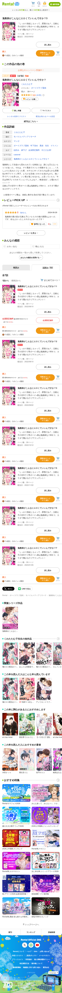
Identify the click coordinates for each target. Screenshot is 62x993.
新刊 (10, 932)
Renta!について (18, 951)
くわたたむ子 (26, 84)
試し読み (47, 44)
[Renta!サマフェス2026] (16, 4)
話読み (16, 150)
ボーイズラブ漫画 (38, 87)
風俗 (41, 145)
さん (23, 212)
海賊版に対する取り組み (32, 967)
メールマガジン (44, 955)
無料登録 (55, 4)
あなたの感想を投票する (30, 257)
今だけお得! (46, 150)
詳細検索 (51, 932)
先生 (47, 145)
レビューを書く (31, 99)
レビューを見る (30, 233)
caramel (17, 154)
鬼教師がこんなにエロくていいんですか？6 (37, 507)
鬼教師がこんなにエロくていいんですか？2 (37, 341)
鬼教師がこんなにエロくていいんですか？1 (37, 286)
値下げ (24, 150)
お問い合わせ (44, 951)
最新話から (16, 280)
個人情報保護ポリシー (42, 959)
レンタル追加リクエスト (16, 116)
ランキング (31, 932)
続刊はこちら (30, 121)
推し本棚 (17, 110)
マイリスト (46, 110)
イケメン (54, 145)
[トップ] (8, 3)
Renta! (4, 595)
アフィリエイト (17, 959)
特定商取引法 (24, 963)
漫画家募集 (17, 967)
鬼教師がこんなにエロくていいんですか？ (31, 158)
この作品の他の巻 (14, 64)
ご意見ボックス (31, 955)
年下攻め (34, 145)
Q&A (35, 951)
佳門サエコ (40, 772)
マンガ (16, 141)
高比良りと (23, 772)
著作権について (37, 963)
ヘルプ (29, 951)
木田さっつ (6, 772)
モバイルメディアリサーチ (25, 136)
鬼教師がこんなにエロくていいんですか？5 (37, 467)
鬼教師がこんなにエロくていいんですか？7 (37, 547)
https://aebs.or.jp (20, 989)
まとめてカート (51, 280)
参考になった (39, 224)
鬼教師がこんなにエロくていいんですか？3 (37, 387)
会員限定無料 (34, 150)
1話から (5, 280)
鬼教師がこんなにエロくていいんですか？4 (37, 427)
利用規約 (29, 959)
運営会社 (46, 967)
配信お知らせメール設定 (45, 116)
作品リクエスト (17, 955)
